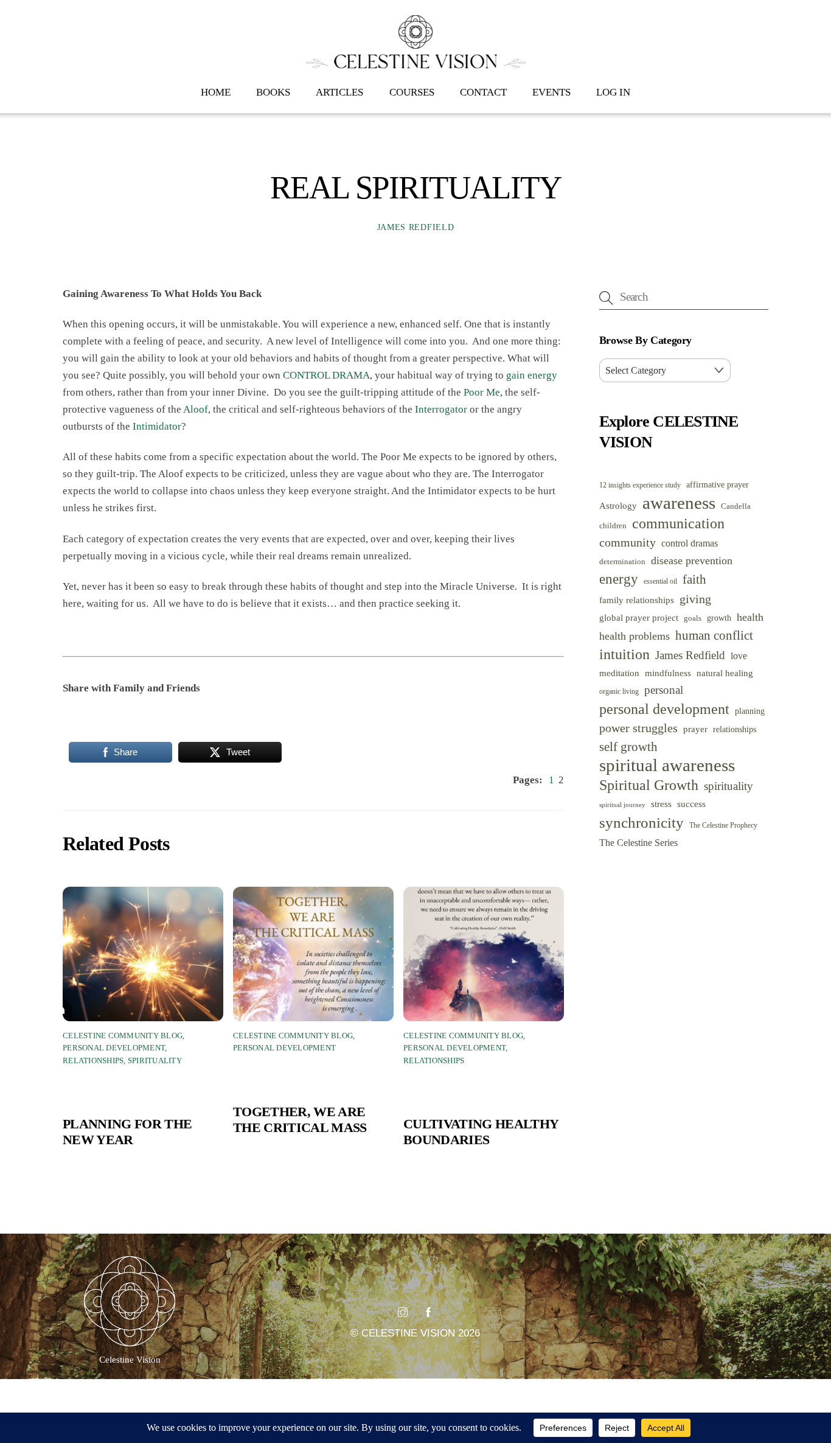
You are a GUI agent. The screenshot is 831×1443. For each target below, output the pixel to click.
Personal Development (114, 1048)
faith (694, 579)
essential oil (660, 581)
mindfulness (668, 673)
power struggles (638, 728)
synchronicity (641, 822)
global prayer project (638, 617)
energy (618, 579)
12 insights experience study (640, 485)
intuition (624, 654)
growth (719, 618)
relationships (734, 729)
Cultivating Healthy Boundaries (480, 1131)
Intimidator (157, 426)
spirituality (728, 786)
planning (750, 711)
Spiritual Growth (648, 785)
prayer (695, 729)
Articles (339, 92)
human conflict (714, 635)
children (613, 526)
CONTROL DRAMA (326, 375)
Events (551, 92)
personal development (664, 709)
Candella (736, 506)
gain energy (531, 375)
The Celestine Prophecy (723, 826)
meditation (619, 673)
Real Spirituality (415, 187)
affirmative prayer (717, 484)
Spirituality (155, 1061)
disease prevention (691, 560)
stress (661, 804)
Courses (411, 92)
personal (663, 689)
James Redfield (415, 227)
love (739, 656)
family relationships (636, 600)
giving (695, 599)
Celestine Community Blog (123, 1036)
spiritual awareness (667, 765)
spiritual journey (622, 805)
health (750, 617)
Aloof (195, 409)
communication (678, 523)
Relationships (93, 1061)
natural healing (725, 673)
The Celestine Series (638, 842)
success (691, 803)
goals (692, 618)
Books (273, 92)
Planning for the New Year (127, 1131)
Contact (483, 92)
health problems (634, 636)
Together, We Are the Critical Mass (300, 1119)
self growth (628, 746)
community (627, 542)
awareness (678, 502)
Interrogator (441, 409)
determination (622, 561)
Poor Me (482, 392)
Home (216, 92)
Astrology (618, 506)
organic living (619, 692)
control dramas (689, 543)
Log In (613, 92)
